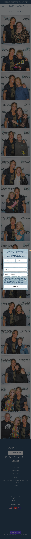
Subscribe (15, 286)
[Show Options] (25, 269)
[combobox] (15, 269)
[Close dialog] (29, 250)
